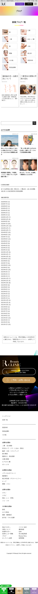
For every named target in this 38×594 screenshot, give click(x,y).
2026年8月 (4, 202)
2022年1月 (4, 298)
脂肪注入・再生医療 (8, 456)
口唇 (29, 30)
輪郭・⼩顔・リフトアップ (10, 451)
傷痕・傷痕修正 (7, 515)
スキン (4, 492)
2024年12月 (4, 226)
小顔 (29, 46)
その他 (11, 60)
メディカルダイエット (9, 473)
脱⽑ (3, 509)
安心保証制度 (23, 533)
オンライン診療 (7, 538)
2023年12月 (4, 252)
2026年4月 (4, 208)
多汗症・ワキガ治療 (8, 517)
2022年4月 (4, 293)
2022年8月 (4, 287)
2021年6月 (4, 313)
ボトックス (5, 464)
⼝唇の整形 (5, 459)
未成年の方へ (6, 531)
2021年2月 (4, 322)
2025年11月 (4, 219)
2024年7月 (4, 237)
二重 (10, 39)
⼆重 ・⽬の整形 (7, 445)
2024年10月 (4, 230)
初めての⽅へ (6, 527)
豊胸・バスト (6, 484)
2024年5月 (4, 241)
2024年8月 (4, 234)
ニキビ (4, 495)
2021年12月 (4, 300)
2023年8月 (4, 261)
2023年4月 (4, 269)
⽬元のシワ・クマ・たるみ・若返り (13, 448)
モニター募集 (11, 590)
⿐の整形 (5, 453)
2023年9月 (4, 258)
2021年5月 (4, 315)
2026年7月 (4, 204)
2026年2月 (4, 212)
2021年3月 (4, 320)
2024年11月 (4, 228)
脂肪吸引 (5, 476)
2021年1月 (4, 324)
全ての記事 (4, 189)
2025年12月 (4, 217)
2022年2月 (4, 296)
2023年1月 (4, 276)
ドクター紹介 (23, 527)
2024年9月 (4, 232)
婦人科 (30, 53)
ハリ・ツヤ (5, 500)
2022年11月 (4, 280)
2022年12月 (4, 278)
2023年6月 (4, 265)
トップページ (6, 416)
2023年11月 (4, 254)
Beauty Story (23, 536)
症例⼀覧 (5, 420)
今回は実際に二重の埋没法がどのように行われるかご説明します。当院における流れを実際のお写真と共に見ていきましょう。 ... (27, 100)
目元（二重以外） (31, 40)
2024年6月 (4, 239)
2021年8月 (4, 309)
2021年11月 (4, 302)
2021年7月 (4, 311)
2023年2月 (4, 274)
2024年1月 (4, 250)
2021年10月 (4, 304)
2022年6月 (4, 289)
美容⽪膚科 (12, 67)
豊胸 (10, 53)
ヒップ (4, 481)
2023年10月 (4, 256)
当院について (6, 529)
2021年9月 (4, 307)
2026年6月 (4, 206)
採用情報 (21, 538)
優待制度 (21, 529)
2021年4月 (4, 318)
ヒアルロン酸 (6, 461)
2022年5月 (4, 291)
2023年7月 (4, 263)
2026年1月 (4, 215)
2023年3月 (4, 272)
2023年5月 (4, 267)
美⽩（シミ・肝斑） (8, 498)
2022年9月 (4, 285)
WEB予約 (34, 590)
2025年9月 (4, 221)
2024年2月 (4, 247)
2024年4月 (4, 243)
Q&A (20, 531)
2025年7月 (4, 223)
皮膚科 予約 (19, 590)
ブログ (4, 536)
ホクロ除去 (5, 512)
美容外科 (30, 60)
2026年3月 (4, 210)
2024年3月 (4, 245)
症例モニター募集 (7, 533)
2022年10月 (4, 283)
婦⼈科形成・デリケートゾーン (11, 478)
